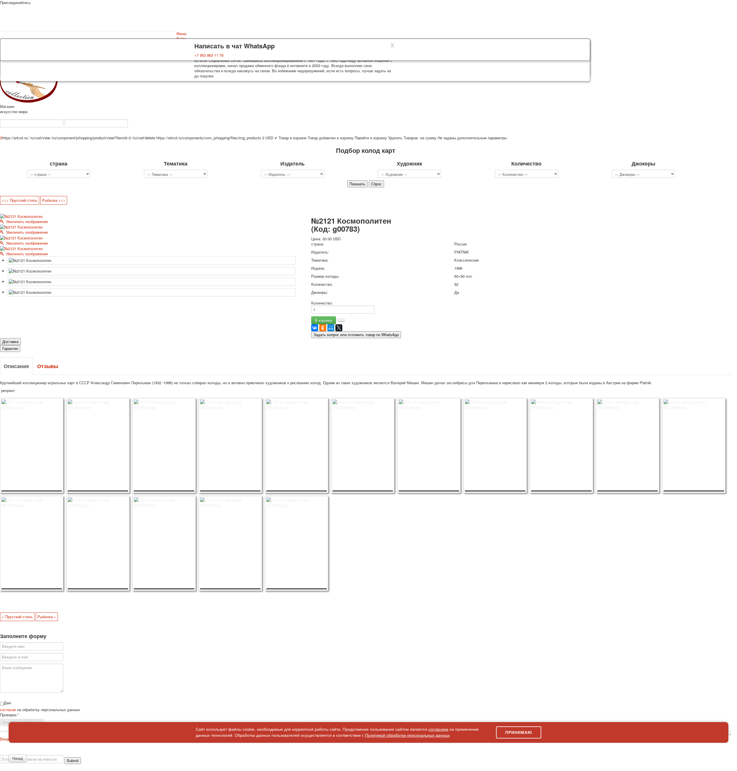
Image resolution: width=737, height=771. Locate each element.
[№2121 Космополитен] (151, 260)
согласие (8, 709)
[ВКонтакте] (314, 327)
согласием (438, 729)
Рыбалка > (46, 616)
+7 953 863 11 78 (208, 55)
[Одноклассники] (322, 327)
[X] (338, 327)
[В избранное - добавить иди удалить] (341, 320)
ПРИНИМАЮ (518, 732)
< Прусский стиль (17, 616)
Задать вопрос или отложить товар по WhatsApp (356, 334)
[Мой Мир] (330, 327)
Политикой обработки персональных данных (407, 735)
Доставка (10, 341)
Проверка (9, 714)
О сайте (11, 752)
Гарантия (10, 348)
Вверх (5, 739)
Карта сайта (659, 752)
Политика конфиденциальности (46, 752)
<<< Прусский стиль (19, 200)
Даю (7, 702)
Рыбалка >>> (53, 200)
